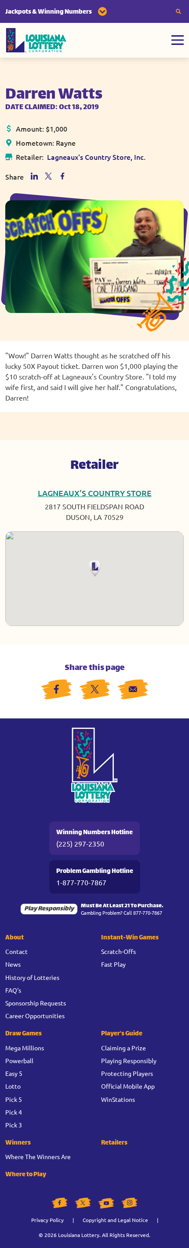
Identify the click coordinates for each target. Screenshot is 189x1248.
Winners (18, 1143)
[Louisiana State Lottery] (36, 40)
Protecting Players (127, 1073)
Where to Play (25, 1174)
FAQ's (13, 990)
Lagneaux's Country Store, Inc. (96, 157)
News (13, 964)
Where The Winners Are (38, 1156)
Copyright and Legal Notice (115, 1219)
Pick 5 (13, 1099)
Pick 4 (13, 1112)
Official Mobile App (128, 1086)
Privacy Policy (47, 1219)
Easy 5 (13, 1073)
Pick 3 (13, 1125)
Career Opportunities (35, 1016)
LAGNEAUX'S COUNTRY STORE (95, 493)
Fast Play (113, 964)
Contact (16, 951)
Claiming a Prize (123, 1048)
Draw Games (23, 1033)
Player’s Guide (121, 1033)
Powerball (19, 1060)
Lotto (13, 1086)
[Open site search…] (178, 11)
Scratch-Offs (118, 951)
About (14, 937)
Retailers (114, 1143)
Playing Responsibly (128, 1060)
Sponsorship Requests (35, 1003)
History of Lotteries (32, 977)
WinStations (118, 1099)
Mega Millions (24, 1048)
